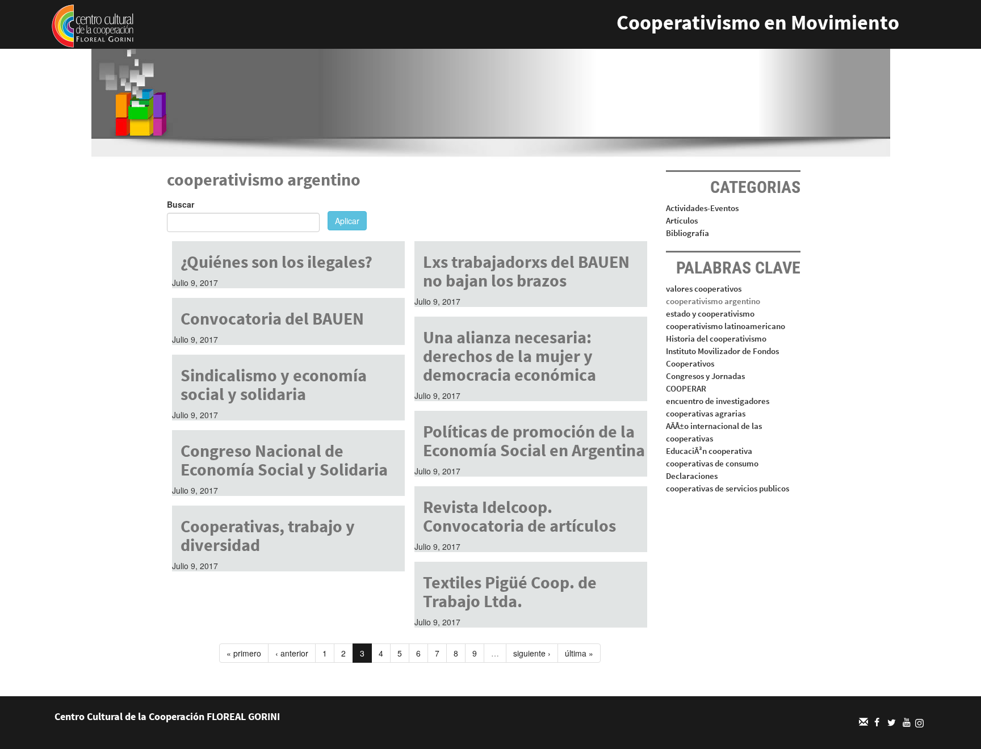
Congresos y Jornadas (705, 376)
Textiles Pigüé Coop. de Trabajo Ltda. (510, 591)
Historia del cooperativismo (716, 338)
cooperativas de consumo (712, 463)
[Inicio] (92, 25)
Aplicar (347, 220)
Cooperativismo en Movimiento (758, 22)
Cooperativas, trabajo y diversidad (268, 535)
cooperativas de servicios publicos (727, 488)
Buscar (180, 204)
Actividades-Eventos (702, 208)
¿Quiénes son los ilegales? (276, 261)
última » (579, 653)
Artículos (682, 220)
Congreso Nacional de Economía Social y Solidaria (284, 460)
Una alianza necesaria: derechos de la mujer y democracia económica (509, 355)
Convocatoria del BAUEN (272, 318)
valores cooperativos (703, 288)
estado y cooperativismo (710, 313)
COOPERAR (686, 388)
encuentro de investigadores (717, 400)
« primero (244, 653)
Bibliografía (687, 233)
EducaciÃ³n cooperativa (709, 450)
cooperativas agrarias (705, 413)
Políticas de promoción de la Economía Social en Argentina (534, 440)
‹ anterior (291, 653)
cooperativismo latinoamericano (725, 326)
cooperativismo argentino (713, 301)
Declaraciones (692, 475)
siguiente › (532, 653)
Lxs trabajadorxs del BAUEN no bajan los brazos (526, 271)
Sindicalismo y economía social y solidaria (274, 384)
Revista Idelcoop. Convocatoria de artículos (519, 516)
